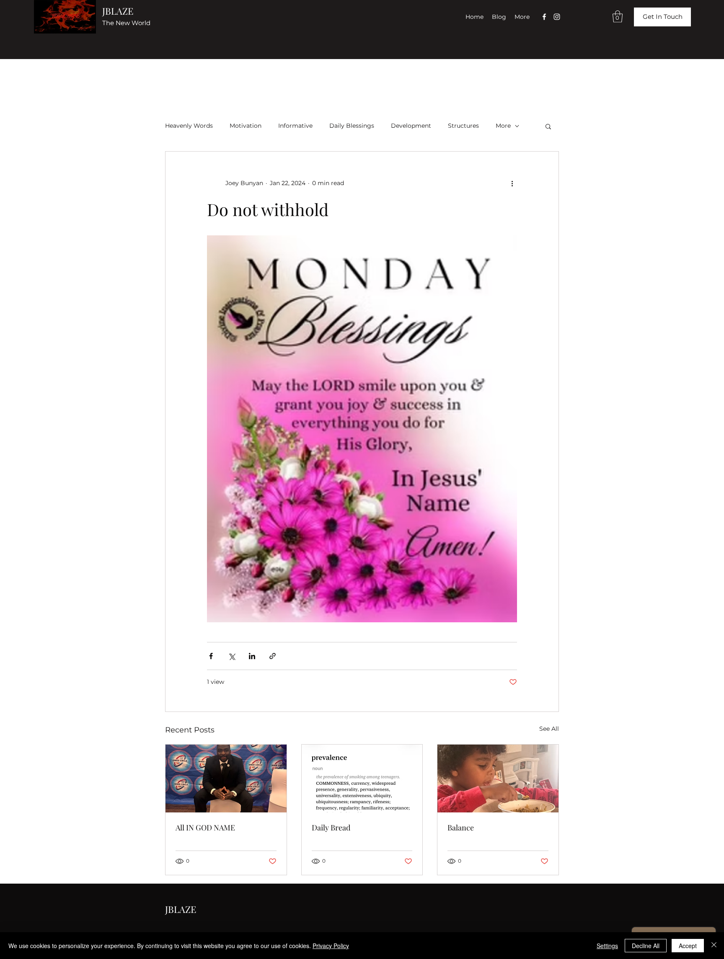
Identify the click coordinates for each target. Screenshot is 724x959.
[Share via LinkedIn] (252, 656)
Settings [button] (607, 945)
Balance (460, 827)
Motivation (245, 125)
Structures (463, 125)
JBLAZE (117, 11)
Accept (688, 945)
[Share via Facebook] (211, 656)
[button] (618, 16)
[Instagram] (557, 17)
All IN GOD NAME (205, 827)
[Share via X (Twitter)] (231, 656)
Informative (295, 125)
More (503, 125)
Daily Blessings (351, 125)
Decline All (645, 945)
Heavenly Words (189, 125)
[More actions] (512, 183)
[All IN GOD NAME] (226, 778)
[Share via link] (273, 656)
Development (411, 125)
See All (549, 728)
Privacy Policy (331, 945)
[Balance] (498, 778)
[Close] (714, 945)
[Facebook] (544, 17)
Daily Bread (331, 827)
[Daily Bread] (362, 778)
